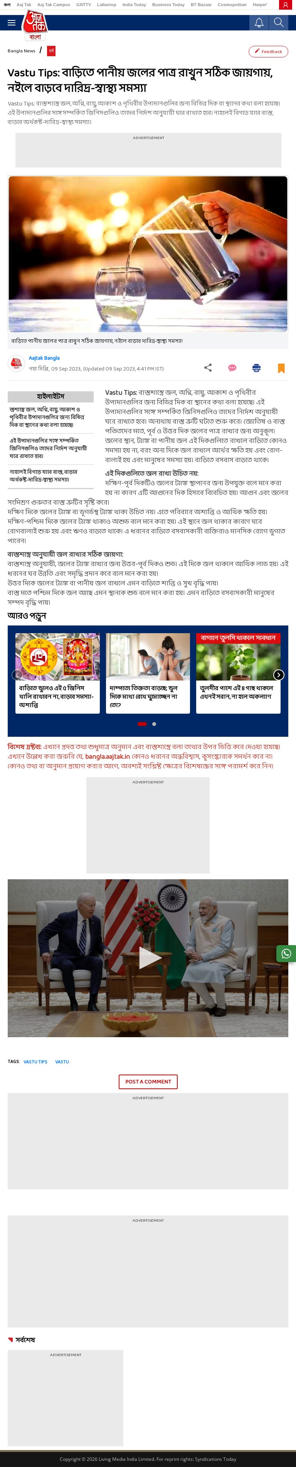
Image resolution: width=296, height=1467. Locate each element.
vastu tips (35, 1062)
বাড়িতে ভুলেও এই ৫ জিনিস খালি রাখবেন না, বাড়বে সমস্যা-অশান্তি (56, 697)
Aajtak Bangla (44, 358)
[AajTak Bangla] (35, 24)
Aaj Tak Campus (53, 4)
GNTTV (83, 4)
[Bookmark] (281, 371)
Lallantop (106, 4)
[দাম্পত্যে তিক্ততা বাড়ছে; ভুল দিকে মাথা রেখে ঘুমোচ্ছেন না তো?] (148, 656)
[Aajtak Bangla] (16, 363)
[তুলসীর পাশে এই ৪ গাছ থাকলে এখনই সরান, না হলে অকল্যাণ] (238, 656)
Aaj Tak (24, 4)
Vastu (62, 1062)
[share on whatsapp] (286, 953)
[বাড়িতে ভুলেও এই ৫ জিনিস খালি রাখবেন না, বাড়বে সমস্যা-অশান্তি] (57, 656)
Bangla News (21, 51)
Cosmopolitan (232, 4)
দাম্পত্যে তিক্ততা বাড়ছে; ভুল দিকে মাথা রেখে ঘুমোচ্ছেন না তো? (144, 697)
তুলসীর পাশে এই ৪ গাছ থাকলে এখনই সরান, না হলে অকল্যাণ (236, 692)
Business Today (168, 4)
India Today (134, 4)
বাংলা (7, 4)
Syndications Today (215, 1459)
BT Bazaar (201, 4)
